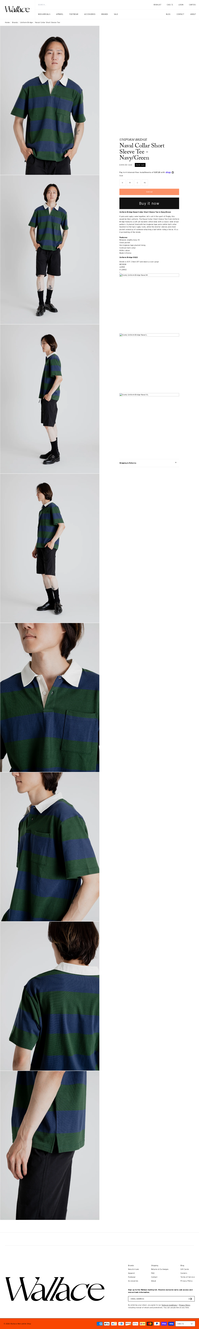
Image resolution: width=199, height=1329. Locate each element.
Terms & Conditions (169, 1305)
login (182, 6)
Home (7, 22)
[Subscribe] (190, 1299)
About (153, 1281)
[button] (192, 5)
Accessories (133, 1281)
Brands (15, 22)
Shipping (154, 1265)
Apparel (131, 1273)
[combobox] (88, 4)
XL (146, 184)
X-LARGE (123, 270)
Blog (182, 1265)
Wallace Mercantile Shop (20, 1324)
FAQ (153, 1273)
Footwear (132, 1277)
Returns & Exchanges (160, 1269)
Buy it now (149, 203)
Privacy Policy (186, 1281)
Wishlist (157, 5)
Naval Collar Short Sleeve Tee (47, 22)
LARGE (122, 267)
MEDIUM (122, 264)
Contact (154, 1277)
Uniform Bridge (26, 22)
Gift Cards (184, 1269)
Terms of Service (187, 1277)
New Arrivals (133, 1269)
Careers (183, 1273)
